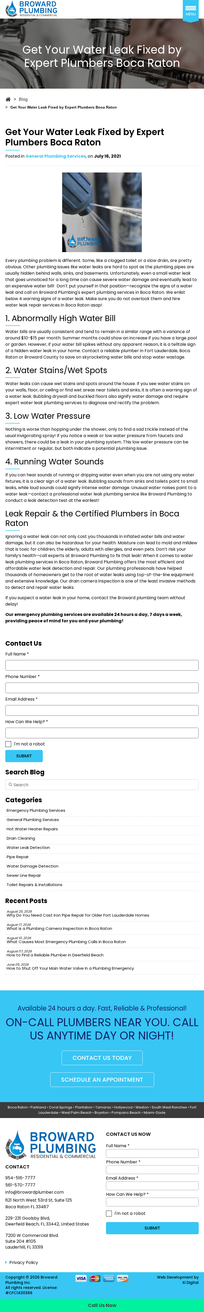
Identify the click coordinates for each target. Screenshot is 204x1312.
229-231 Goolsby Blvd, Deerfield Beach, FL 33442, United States (47, 1221)
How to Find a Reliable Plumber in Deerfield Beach (55, 953)
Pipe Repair (18, 857)
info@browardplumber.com (34, 1192)
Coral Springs (60, 1107)
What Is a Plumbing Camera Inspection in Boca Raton (59, 926)
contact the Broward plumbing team (130, 598)
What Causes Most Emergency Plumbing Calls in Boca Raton (66, 940)
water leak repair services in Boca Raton (47, 305)
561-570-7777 (20, 1185)
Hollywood (123, 1107)
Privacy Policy (23, 1263)
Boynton (102, 1112)
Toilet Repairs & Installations (34, 884)
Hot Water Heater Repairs (32, 829)
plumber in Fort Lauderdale (149, 351)
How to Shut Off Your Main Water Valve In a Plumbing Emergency (70, 966)
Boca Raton (18, 1107)
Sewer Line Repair (24, 875)
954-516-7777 (20, 1178)
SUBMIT (24, 756)
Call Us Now (102, 1305)
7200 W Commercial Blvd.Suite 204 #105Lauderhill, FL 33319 (32, 1241)
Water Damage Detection (32, 866)
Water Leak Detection (28, 847)
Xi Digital (190, 1282)
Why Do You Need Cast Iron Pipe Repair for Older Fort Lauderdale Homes (78, 913)
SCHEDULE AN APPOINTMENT (102, 1080)
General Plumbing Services (56, 156)
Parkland (38, 1107)
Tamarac (103, 1107)
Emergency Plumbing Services (36, 810)
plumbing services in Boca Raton (130, 292)
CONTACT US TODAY (102, 1058)
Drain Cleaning (21, 838)
